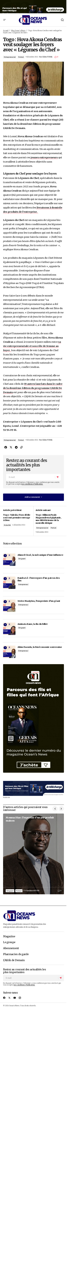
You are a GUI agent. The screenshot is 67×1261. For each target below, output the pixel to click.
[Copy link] (21, 447)
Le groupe (9, 942)
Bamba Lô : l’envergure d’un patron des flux (39, 579)
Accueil (5, 31)
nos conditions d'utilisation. (32, 484)
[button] (4, 19)
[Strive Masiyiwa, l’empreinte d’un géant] (9, 606)
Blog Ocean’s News (18, 31)
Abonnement (11, 948)
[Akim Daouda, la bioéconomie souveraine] (9, 652)
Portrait (21, 57)
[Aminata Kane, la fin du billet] (9, 629)
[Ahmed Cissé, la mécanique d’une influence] (9, 560)
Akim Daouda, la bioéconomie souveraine (40, 647)
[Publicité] (33, 6)
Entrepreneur (23, 584)
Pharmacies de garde (16, 954)
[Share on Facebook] (5, 447)
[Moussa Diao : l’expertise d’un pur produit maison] (33, 854)
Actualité (7, 525)
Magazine (9, 936)
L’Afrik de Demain (14, 960)
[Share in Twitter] (10, 447)
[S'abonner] (57, 477)
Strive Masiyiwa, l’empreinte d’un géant (39, 601)
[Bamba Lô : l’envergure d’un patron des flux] (9, 583)
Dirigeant (21, 559)
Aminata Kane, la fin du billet (32, 624)
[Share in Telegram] (16, 447)
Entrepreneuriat (10, 57)
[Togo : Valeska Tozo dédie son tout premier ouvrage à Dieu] (18, 521)
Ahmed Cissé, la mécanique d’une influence (40, 555)
